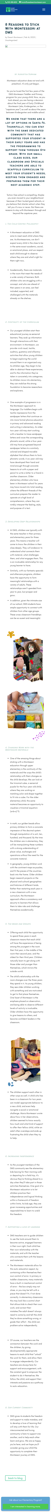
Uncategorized (11, 40)
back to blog (15, 1478)
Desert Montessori (15, 37)
